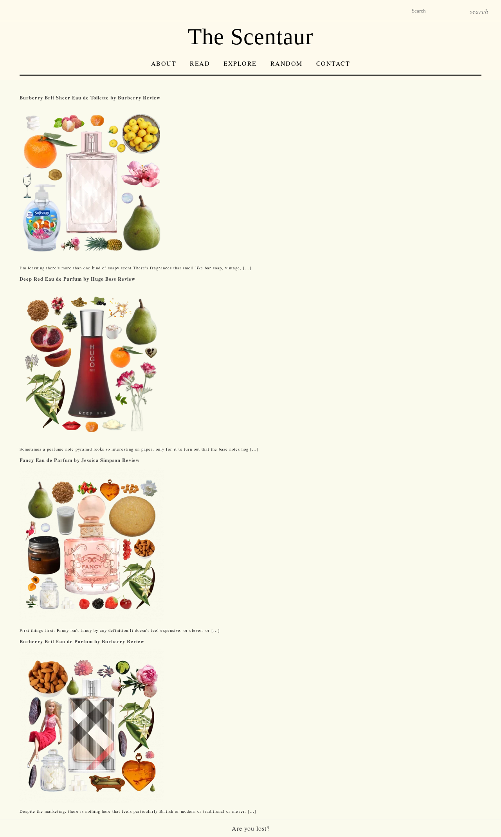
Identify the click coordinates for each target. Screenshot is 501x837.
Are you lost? (251, 828)
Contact (333, 63)
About (164, 63)
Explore (240, 63)
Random (286, 63)
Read (200, 63)
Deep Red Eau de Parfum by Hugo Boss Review (77, 278)
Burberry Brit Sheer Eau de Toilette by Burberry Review (90, 97)
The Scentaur (250, 36)
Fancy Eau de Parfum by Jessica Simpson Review (80, 460)
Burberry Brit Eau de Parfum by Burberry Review (82, 641)
